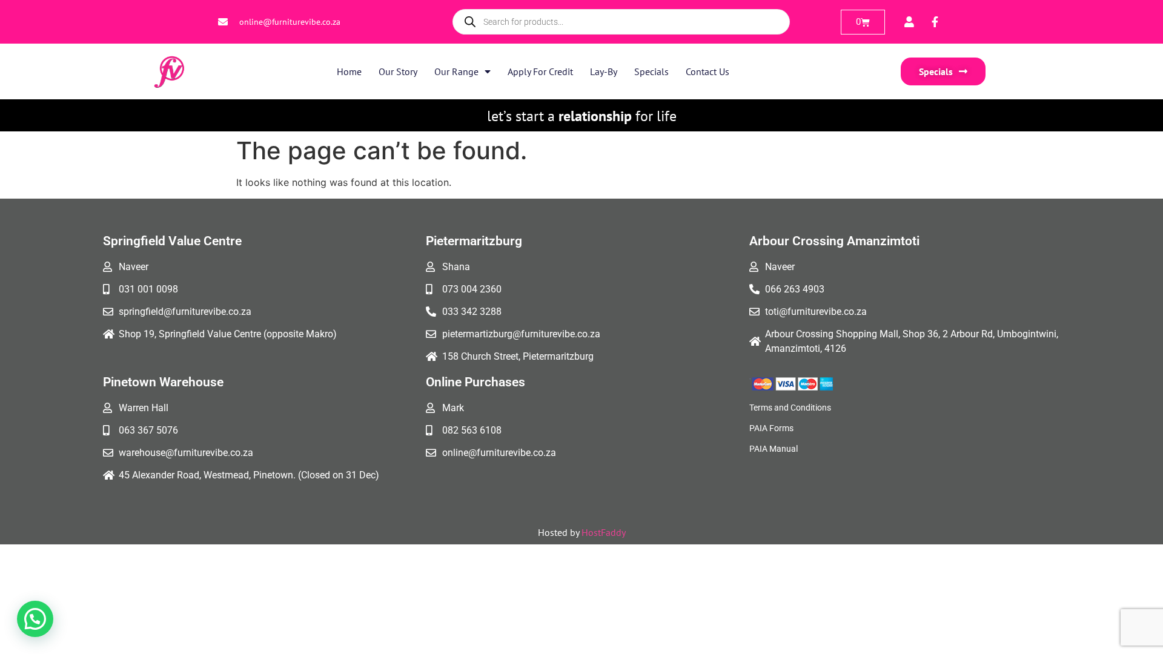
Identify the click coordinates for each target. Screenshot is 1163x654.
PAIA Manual (773, 449)
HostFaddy (604, 532)
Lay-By (603, 71)
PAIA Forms (771, 428)
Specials (651, 71)
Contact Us (707, 71)
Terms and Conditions (790, 407)
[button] (35, 619)
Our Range (456, 71)
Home (349, 71)
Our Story (398, 71)
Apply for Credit (540, 71)
